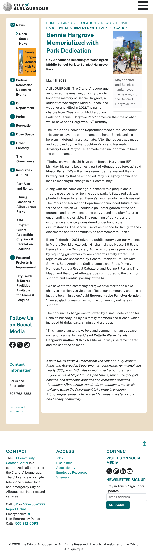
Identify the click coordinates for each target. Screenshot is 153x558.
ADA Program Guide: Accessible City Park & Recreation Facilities (25, 234)
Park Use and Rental (24, 186)
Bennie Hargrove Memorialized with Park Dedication (30, 61)
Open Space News (23, 38)
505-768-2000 (34, 504)
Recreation (24, 125)
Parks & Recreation (78, 23)
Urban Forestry (22, 145)
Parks (20, 117)
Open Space (25, 134)
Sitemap (62, 477)
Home (51, 23)
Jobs (59, 458)
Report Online (16, 509)
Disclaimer (64, 463)
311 (16, 504)
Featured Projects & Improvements (26, 262)
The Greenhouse (25, 159)
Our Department (25, 105)
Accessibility (65, 468)
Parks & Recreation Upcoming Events (24, 87)
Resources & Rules (24, 172)
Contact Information (20, 367)
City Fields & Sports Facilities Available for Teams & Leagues (25, 288)
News (106, 23)
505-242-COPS (26, 523)
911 (29, 514)
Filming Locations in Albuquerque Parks (26, 204)
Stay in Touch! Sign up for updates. (125, 488)
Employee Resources (71, 472)
